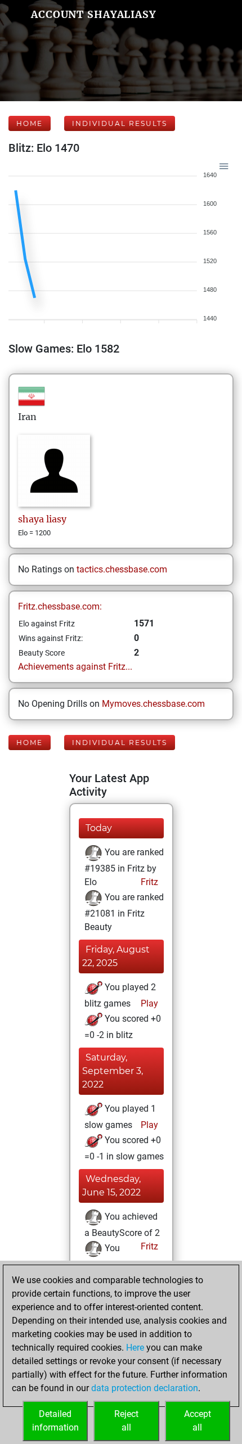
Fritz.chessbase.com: (60, 606)
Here (135, 1347)
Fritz (148, 882)
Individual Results (119, 123)
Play (148, 1003)
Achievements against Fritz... (75, 666)
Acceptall (197, 1421)
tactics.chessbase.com (122, 569)
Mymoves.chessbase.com (153, 703)
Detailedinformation (55, 1421)
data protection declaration (144, 1388)
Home (29, 123)
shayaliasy (42, 519)
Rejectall (126, 1421)
